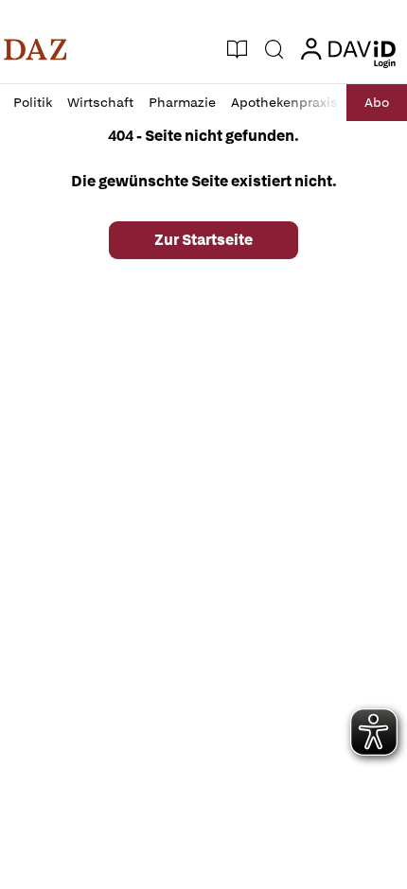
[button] (35, 49)
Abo (376, 102)
